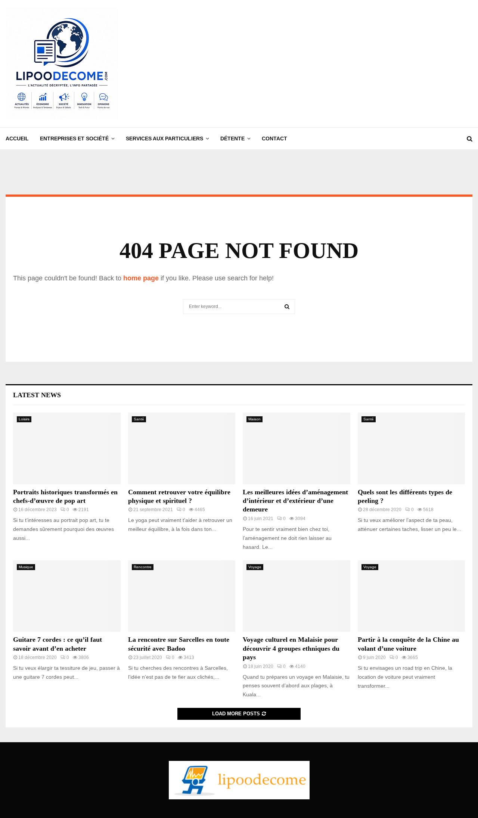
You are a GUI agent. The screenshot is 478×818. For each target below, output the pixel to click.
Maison (254, 419)
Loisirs (24, 419)
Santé (139, 419)
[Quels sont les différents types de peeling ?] (411, 448)
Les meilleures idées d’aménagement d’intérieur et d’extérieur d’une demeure (295, 500)
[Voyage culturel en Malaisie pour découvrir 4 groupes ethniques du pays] (296, 596)
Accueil (17, 138)
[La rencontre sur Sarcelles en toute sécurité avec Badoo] (182, 596)
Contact (274, 138)
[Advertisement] (336, 64)
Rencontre (143, 567)
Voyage (254, 567)
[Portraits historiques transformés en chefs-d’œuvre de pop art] (67, 448)
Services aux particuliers (164, 138)
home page (141, 278)
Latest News (37, 395)
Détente (232, 138)
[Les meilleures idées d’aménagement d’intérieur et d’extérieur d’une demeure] (296, 448)
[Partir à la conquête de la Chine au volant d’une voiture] (411, 596)
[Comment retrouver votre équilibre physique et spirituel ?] (182, 448)
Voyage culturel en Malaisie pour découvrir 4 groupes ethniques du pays (291, 648)
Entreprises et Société (74, 138)
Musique (26, 567)
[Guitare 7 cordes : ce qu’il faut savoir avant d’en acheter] (67, 596)
